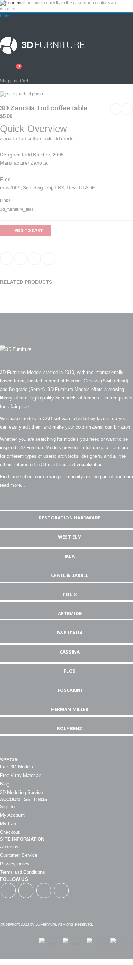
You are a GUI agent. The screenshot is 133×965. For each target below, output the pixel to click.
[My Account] (2, 62)
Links (5, 15)
